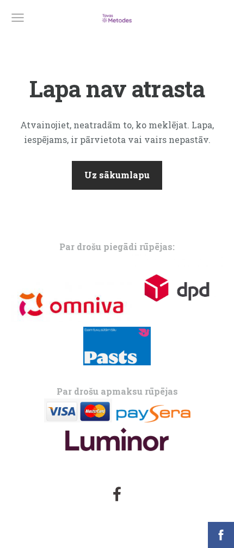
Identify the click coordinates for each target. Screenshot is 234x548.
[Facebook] (117, 493)
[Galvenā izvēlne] (18, 18)
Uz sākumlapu (117, 174)
